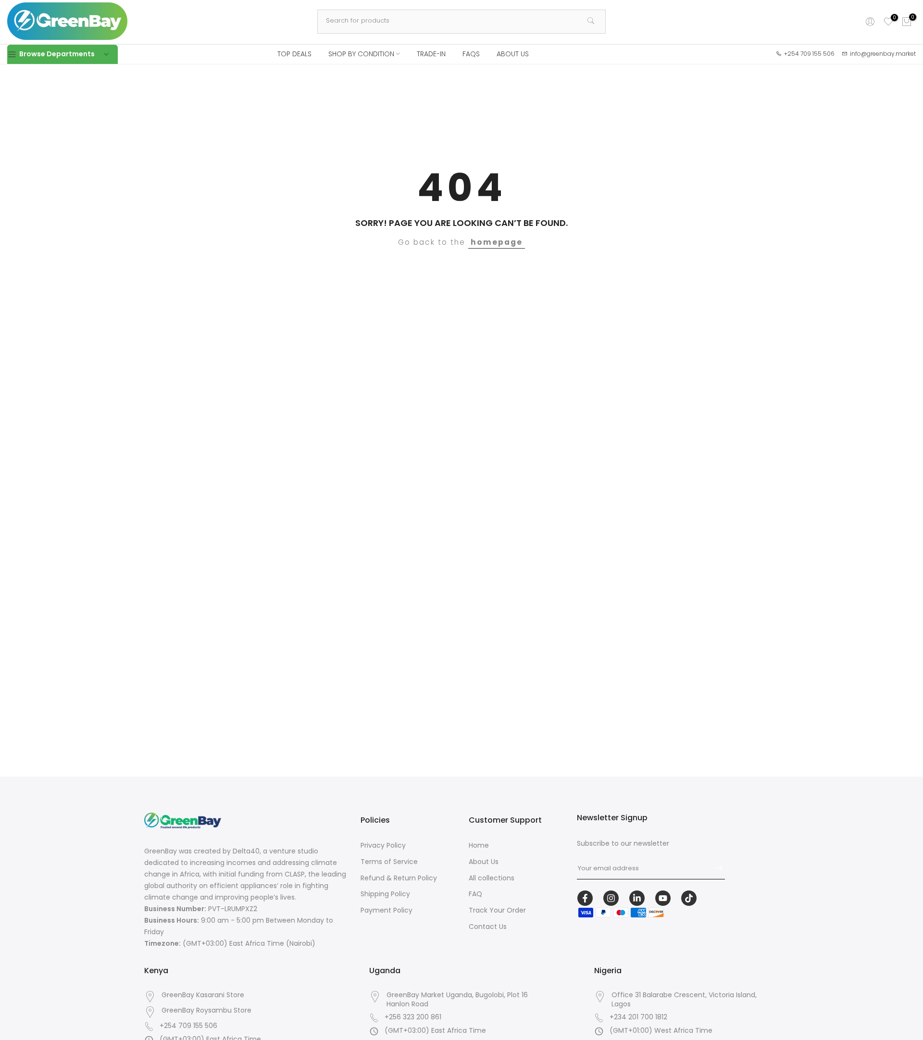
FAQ (475, 894)
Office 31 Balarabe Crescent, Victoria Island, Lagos (684, 999)
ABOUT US (513, 54)
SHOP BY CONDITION (361, 54)
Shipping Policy (385, 894)
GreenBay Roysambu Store (206, 1010)
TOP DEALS (294, 54)
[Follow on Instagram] (611, 898)
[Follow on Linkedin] (637, 898)
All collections (491, 878)
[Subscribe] (714, 868)
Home (479, 845)
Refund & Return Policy (399, 878)
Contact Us (488, 926)
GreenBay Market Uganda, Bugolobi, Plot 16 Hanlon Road (457, 999)
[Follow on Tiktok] (689, 898)
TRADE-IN (431, 54)
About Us (484, 861)
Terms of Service (389, 861)
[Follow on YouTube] (663, 898)
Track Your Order (497, 910)
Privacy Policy (383, 845)
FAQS (471, 54)
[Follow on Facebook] (585, 898)
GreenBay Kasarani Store (203, 995)
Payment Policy (386, 910)
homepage (497, 242)
